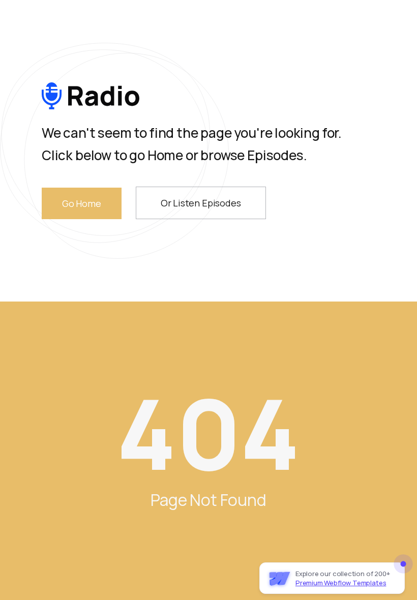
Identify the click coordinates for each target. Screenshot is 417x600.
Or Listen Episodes (201, 203)
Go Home (81, 203)
